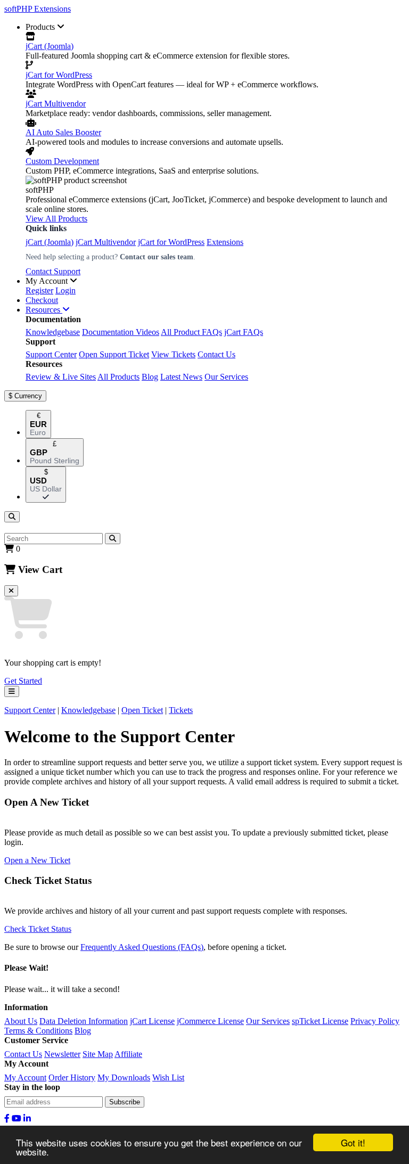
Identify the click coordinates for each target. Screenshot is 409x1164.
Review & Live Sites (61, 376)
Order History (71, 1077)
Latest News (181, 376)
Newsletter (62, 1054)
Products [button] (41, 26)
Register (39, 290)
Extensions (225, 242)
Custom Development (62, 161)
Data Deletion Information (83, 1021)
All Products (118, 376)
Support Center (51, 354)
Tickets (181, 710)
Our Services (226, 376)
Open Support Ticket (114, 354)
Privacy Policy (374, 1021)
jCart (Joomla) (49, 46)
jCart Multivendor (56, 103)
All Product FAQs (191, 332)
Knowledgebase (53, 332)
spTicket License (320, 1021)
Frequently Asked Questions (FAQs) (141, 947)
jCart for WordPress (59, 74)
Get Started (23, 680)
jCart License (152, 1021)
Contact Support (53, 271)
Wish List (168, 1077)
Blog (150, 376)
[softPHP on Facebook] (7, 1118)
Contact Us (216, 354)
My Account (25, 1077)
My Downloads (123, 1077)
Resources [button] (44, 309)
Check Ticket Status (37, 928)
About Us (20, 1021)
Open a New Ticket (37, 860)
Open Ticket (142, 710)
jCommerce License (210, 1021)
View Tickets (173, 354)
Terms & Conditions (38, 1030)
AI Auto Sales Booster (63, 132)
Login (65, 290)
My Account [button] (48, 280)
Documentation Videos (120, 332)
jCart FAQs (243, 332)
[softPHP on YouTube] (16, 1118)
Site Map (98, 1054)
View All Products (56, 218)
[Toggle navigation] (11, 691)
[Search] (12, 516)
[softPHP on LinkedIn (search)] (27, 1118)
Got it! (353, 1142)
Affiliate (128, 1054)
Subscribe (124, 1102)
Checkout (42, 300)
